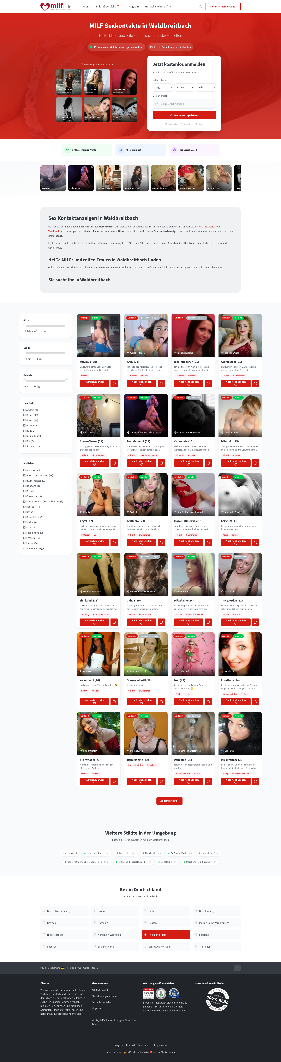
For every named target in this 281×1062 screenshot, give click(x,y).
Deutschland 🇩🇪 (56, 967)
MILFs (86, 6)
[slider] (24, 325)
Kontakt (130, 1045)
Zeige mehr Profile (169, 800)
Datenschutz (144, 1045)
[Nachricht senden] (114, 383)
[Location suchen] (200, 6)
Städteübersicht (100, 990)
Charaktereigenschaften (105, 996)
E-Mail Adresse (160, 95)
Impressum (160, 1045)
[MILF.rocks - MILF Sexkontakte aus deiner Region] (56, 7)
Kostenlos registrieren (186, 115)
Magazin (133, 6)
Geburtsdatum (160, 80)
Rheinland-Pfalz (73, 967)
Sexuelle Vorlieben (102, 1002)
